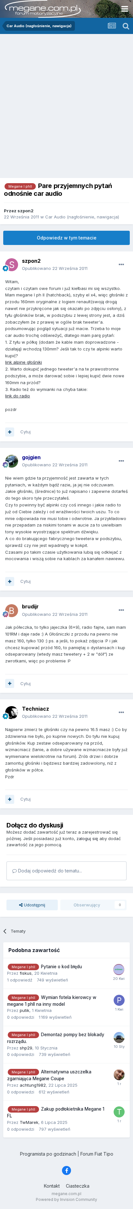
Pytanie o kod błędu (61, 966)
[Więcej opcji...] (121, 265)
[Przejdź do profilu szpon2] (11, 264)
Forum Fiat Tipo (96, 1154)
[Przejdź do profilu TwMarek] (119, 1111)
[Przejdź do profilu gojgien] (11, 461)
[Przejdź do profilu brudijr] (11, 610)
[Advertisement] (66, 104)
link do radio (17, 395)
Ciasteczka (77, 1186)
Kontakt (52, 1186)
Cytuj (25, 431)
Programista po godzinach (48, 1154)
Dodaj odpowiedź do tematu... (49, 870)
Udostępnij (34, 904)
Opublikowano (54, 268)
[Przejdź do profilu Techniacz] (11, 712)
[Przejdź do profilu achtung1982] (119, 1074)
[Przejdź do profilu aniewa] (118, 969)
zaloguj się (87, 838)
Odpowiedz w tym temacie (67, 237)
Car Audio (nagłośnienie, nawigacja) (82, 216)
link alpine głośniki (23, 362)
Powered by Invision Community (66, 1199)
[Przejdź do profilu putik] (119, 1000)
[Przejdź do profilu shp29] (119, 1037)
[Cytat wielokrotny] (9, 432)
